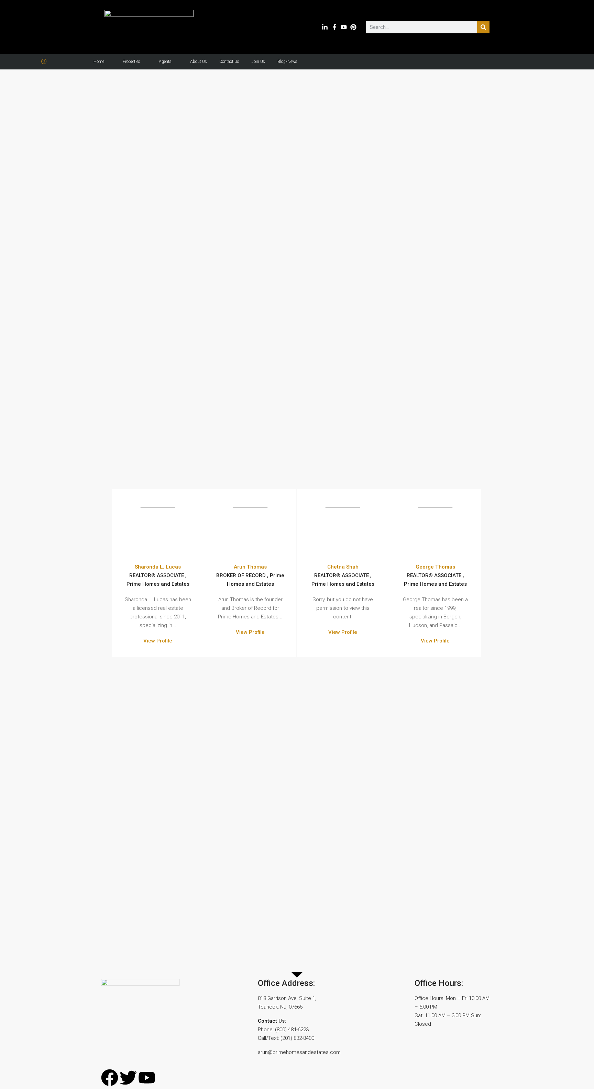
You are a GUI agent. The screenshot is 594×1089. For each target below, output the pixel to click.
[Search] (483, 27)
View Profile (157, 641)
